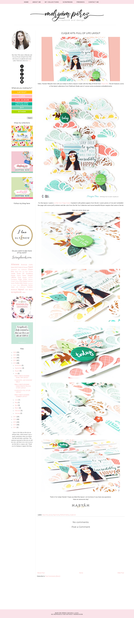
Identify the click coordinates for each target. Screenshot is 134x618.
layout (50, 515)
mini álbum (29, 289)
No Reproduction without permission (67, 614)
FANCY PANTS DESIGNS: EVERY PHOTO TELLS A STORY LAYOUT (23, 386)
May (16, 402)
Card (30, 267)
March (17, 408)
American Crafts (27, 264)
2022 (15, 352)
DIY (23, 273)
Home (81, 573)
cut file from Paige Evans (62, 203)
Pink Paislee (23, 281)
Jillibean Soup (16, 277)
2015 (15, 422)
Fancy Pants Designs (25, 275)
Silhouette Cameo (27, 285)
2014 (15, 425)
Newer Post (41, 573)
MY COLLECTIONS (52, 2)
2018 (15, 363)
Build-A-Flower (23, 267)
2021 (15, 355)
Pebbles (17, 281)
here (29, 60)
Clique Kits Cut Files (21, 271)
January (17, 413)
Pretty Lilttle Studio (21, 283)
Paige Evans (56, 515)
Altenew (15, 264)
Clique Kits (104, 84)
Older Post (121, 573)
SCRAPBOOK (68, 2)
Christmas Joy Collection (19, 269)
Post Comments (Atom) (52, 576)
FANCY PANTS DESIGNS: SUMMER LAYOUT (22, 395)
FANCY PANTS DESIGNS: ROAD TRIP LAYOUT (22, 376)
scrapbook (73, 515)
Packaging (14, 279)
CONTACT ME (94, 2)
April (16, 405)
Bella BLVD (14, 267)
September (18, 368)
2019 (15, 360)
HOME (26, 2)
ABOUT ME (37, 2)
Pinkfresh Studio (64, 515)
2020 (15, 358)
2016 (15, 419)
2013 (15, 427)
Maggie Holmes (28, 277)
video (24, 292)
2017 (15, 416)
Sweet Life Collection (18, 287)
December (18, 365)
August (17, 371)
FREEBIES (81, 2)
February (18, 410)
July (16, 373)
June (16, 400)
